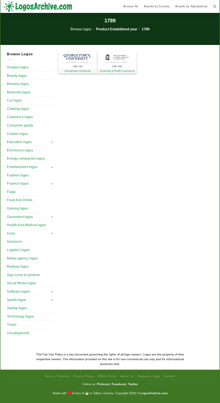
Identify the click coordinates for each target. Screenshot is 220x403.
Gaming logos (17, 208)
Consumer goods (20, 125)
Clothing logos (18, 109)
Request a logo (149, 376)
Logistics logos (18, 250)
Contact (169, 376)
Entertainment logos (22, 167)
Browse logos (80, 29)
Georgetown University (77, 71)
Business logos (18, 92)
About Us (127, 376)
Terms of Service (57, 376)
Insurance (14, 241)
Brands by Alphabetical (191, 6)
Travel (11, 324)
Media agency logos (22, 258)
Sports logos (16, 300)
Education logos (19, 142)
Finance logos (18, 183)
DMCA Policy (107, 376)
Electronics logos (20, 150)
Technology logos (20, 316)
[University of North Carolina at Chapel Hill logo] (117, 56)
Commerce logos (20, 117)
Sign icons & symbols (23, 275)
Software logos (18, 291)
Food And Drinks (19, 200)
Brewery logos (18, 84)
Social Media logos (21, 283)
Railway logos (18, 266)
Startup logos (17, 308)
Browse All (130, 6)
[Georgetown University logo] (77, 56)
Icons (11, 233)
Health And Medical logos (26, 225)
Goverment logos (20, 217)
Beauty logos (17, 75)
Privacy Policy (83, 376)
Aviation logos (18, 67)
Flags (11, 192)
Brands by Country (157, 6)
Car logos (14, 100)
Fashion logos (18, 175)
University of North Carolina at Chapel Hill (116, 71)
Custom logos (17, 134)
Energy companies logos (26, 158)
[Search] (214, 6)
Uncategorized (18, 333)
